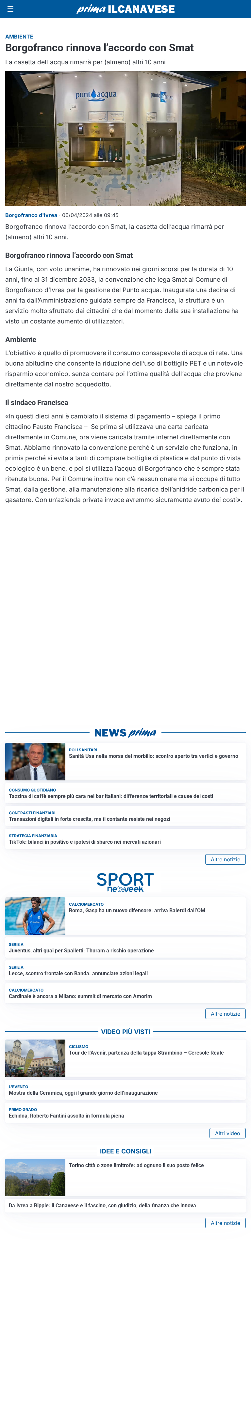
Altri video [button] (227, 1133)
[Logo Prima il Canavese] (125, 9)
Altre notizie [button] (225, 859)
